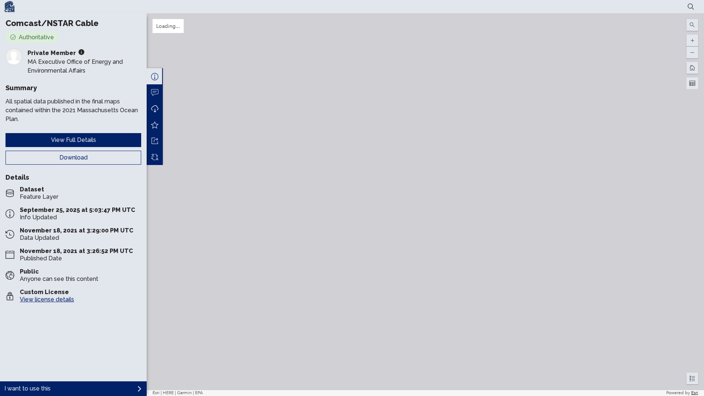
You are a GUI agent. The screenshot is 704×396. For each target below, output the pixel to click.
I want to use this (27, 388)
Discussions (155, 92)
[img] (81, 52)
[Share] (155, 141)
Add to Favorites (155, 125)
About (155, 76)
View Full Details (73, 139)
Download (73, 157)
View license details (47, 299)
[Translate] (155, 157)
